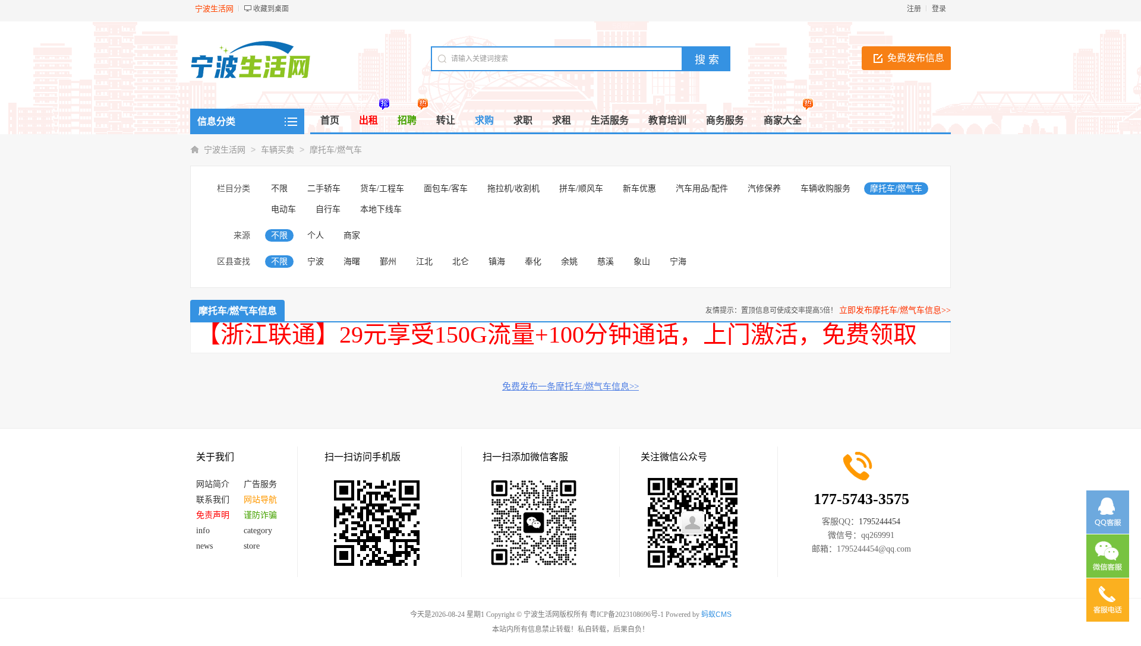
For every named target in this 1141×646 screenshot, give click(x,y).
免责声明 (212, 515)
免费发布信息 (915, 58)
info (203, 530)
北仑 (460, 261)
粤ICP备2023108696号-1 (627, 614)
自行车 (328, 209)
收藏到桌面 (271, 9)
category (258, 530)
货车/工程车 (382, 188)
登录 (939, 9)
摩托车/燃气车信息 (237, 311)
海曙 (351, 261)
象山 (641, 261)
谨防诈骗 (260, 515)
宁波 (315, 261)
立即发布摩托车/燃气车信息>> (895, 310)
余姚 (569, 261)
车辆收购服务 (825, 188)
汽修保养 (764, 188)
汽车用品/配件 (702, 188)
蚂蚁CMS (716, 614)
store (252, 546)
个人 (315, 235)
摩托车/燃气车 (336, 149)
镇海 (496, 261)
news (204, 546)
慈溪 (605, 261)
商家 (351, 235)
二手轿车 (324, 188)
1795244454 (879, 521)
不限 (279, 188)
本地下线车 (381, 209)
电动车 (283, 209)
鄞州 (388, 261)
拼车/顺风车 (581, 188)
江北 (424, 261)
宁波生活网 (224, 149)
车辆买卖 (277, 149)
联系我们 (212, 499)
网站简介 (212, 484)
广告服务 (260, 484)
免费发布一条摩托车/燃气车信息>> (570, 386)
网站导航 (260, 499)
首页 (329, 120)
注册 (914, 9)
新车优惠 (639, 188)
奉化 (533, 261)
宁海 (678, 261)
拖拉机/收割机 (513, 188)
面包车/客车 (446, 188)
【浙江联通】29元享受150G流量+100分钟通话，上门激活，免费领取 (557, 334)
